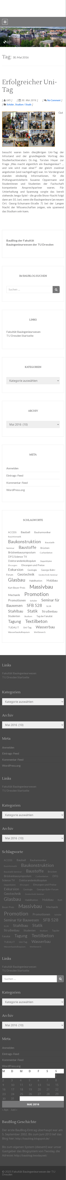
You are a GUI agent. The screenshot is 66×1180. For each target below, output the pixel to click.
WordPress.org (15, 489)
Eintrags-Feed (14, 475)
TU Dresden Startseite (19, 335)
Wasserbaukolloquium (19, 632)
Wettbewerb (39, 632)
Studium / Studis (23, 104)
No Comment (54, 100)
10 (12, 1084)
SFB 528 (50, 919)
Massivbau (30, 906)
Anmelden (12, 468)
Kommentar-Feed (17, 482)
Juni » (14, 1109)
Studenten (30, 930)
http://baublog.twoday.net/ (30, 1155)
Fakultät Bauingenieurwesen (23, 331)
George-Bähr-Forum (47, 889)
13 (39, 1084)
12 (30, 1084)
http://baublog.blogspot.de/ (32, 1138)
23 (3, 1094)
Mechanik (52, 907)
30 (3, 1098)
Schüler (10, 104)
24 (12, 1094)
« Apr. (5, 1109)
